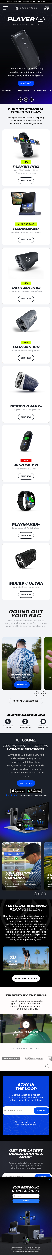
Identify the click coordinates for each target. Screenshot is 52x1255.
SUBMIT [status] (26, 1201)
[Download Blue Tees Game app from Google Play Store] (34, 791)
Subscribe (42, 1111)
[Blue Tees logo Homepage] (26, 8)
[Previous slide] (20, 99)
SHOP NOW (26, 83)
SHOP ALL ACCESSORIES (26, 701)
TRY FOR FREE (26, 783)
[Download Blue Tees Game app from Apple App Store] (17, 791)
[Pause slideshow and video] (32, 99)
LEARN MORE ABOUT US (26, 978)
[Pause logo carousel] (47, 1066)
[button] (9, 91)
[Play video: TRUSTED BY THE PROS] (26, 1024)
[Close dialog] (49, 1179)
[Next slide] (26, 99)
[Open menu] (5, 8)
